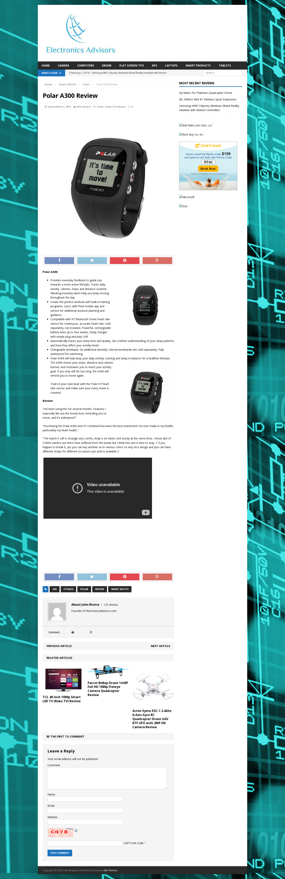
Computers (85, 65)
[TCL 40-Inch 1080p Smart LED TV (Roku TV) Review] (63, 691)
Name (51, 794)
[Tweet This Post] (92, 260)
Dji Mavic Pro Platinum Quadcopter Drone (205, 93)
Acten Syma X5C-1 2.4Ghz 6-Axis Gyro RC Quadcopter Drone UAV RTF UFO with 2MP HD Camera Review (152, 719)
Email (51, 805)
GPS (154, 65)
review (99, 589)
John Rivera (83, 106)
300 (55, 589)
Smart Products (198, 65)
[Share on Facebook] (59, 260)
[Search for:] (223, 73)
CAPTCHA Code (133, 843)
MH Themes (110, 870)
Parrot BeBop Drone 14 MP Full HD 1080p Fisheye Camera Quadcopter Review (108, 689)
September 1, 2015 (59, 106)
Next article (160, 646)
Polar (100, 106)
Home (46, 65)
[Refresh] (76, 830)
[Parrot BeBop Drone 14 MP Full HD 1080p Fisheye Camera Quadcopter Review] (108, 676)
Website (53, 817)
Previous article (59, 646)
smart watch (120, 589)
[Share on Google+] (157, 260)
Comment (54, 765)
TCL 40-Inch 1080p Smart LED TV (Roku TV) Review (62, 699)
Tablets (225, 65)
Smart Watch (67, 84)
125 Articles (111, 604)
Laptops (171, 65)
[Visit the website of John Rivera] (72, 632)
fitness (68, 589)
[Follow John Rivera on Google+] (91, 632)
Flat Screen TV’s (131, 65)
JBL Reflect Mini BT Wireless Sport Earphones (207, 99)
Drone (106, 65)
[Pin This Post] (124, 260)
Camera (63, 65)
